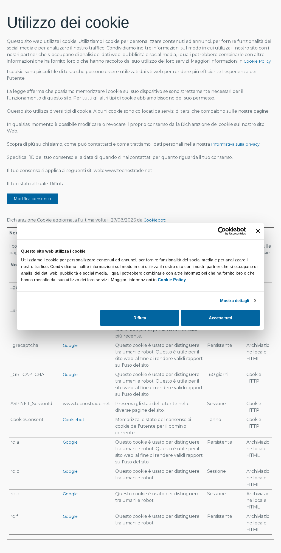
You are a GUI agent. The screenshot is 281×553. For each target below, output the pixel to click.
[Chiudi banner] (258, 231)
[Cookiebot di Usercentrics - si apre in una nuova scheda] (222, 231)
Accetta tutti (220, 318)
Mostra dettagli (234, 300)
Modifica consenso (32, 198)
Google (70, 345)
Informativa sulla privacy (235, 144)
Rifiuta (139, 318)
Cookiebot (154, 220)
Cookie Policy (172, 279)
